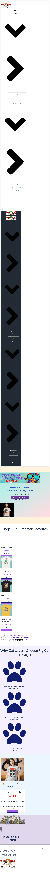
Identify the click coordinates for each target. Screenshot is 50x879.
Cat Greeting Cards (16, 94)
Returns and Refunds (7, 871)
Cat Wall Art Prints (17, 103)
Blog (15, 194)
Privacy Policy (17, 190)
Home (15, 10)
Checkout (15, 200)
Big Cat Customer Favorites (17, 91)
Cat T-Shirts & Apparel (17, 97)
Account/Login (5, 874)
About (16, 184)
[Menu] (14, 209)
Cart (15, 197)
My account (15, 203)
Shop (13, 224)
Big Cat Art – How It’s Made (17, 187)
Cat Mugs (17, 100)
